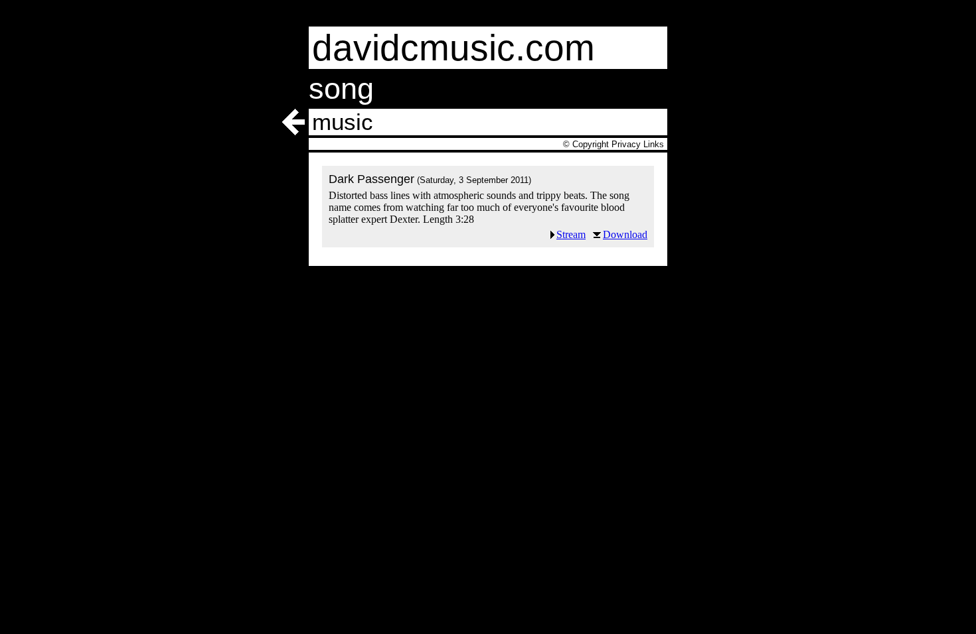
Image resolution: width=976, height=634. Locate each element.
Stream (571, 234)
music (342, 122)
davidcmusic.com (453, 47)
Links (653, 144)
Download (625, 234)
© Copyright (586, 144)
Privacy (626, 144)
